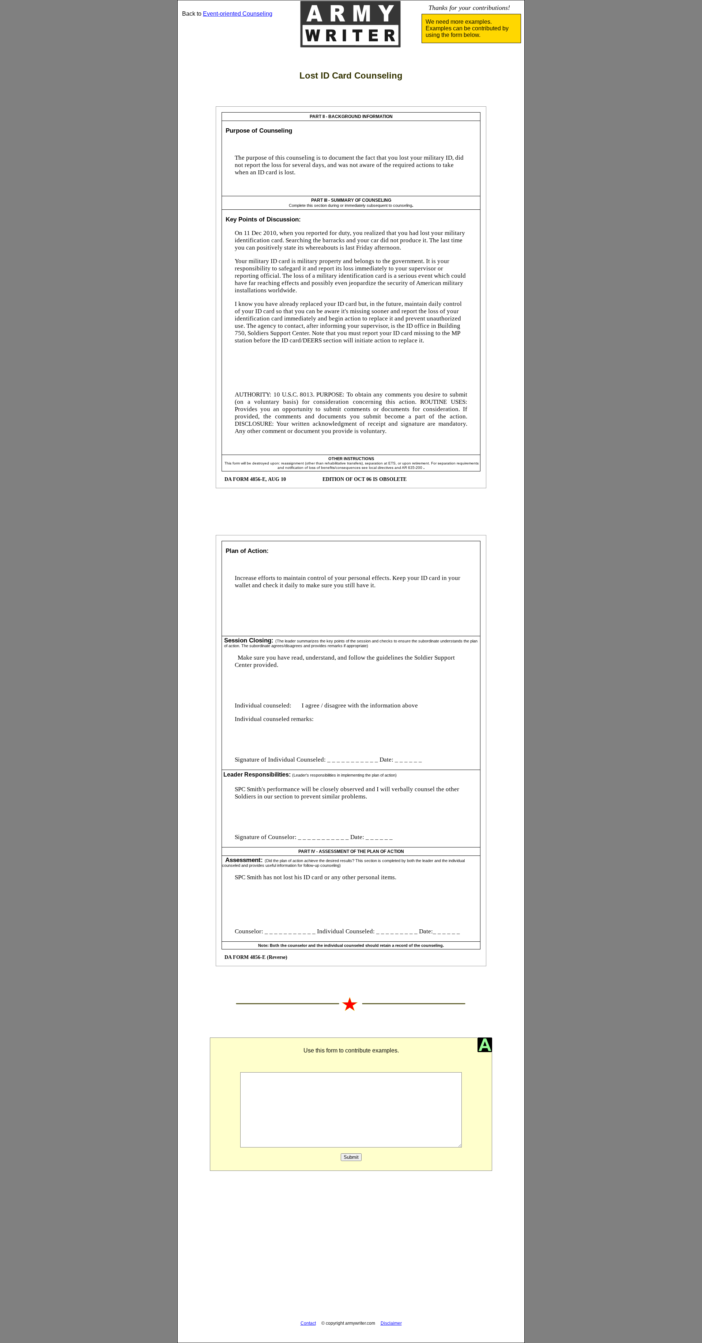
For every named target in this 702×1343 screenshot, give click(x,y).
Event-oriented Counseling (237, 14)
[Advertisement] (351, 1250)
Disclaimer (391, 1323)
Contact (308, 1323)
